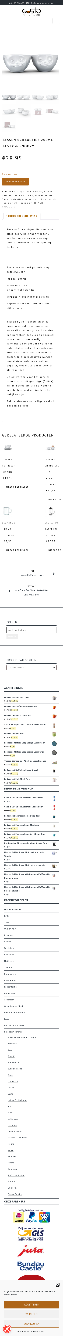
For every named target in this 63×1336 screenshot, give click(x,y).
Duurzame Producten (14, 1025)
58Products (14, 308)
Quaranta (12, 1169)
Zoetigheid (9, 948)
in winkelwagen (16, 181)
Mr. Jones (12, 1156)
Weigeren (31, 1314)
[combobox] (31, 667)
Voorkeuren (31, 1323)
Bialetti (11, 1056)
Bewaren (8, 935)
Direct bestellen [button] (17, 487)
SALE (6, 1019)
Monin (10, 1150)
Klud (10, 1112)
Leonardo (12, 1125)
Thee (6, 922)
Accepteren (31, 1304)
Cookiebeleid (23, 1331)
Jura (9, 1106)
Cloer (10, 1075)
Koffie (6, 915)
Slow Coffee (10, 974)
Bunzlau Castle (15, 1068)
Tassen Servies (44, 195)
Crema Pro (13, 1081)
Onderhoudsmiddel (13, 1006)
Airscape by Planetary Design (22, 1037)
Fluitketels (9, 961)
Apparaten (9, 999)
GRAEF (11, 1087)
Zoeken (12, 636)
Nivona (11, 1162)
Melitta (11, 1144)
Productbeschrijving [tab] (22, 216)
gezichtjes (16, 199)
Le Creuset (13, 1119)
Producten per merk (13, 1031)
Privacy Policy (37, 1331)
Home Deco (9, 993)
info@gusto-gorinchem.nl (41, 3)
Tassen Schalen (23, 195)
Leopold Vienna (15, 1131)
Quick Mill (12, 1187)
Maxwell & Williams (17, 1137)
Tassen (6, 203)
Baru (10, 1050)
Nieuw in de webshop (14, 1012)
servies (53, 199)
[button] (57, 1284)
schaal (42, 199)
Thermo (8, 967)
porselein (31, 199)
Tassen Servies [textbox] (31, 667)
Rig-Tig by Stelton (16, 1175)
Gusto (10, 1093)
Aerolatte (12, 1043)
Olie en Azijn (10, 928)
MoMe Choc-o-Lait (12, 909)
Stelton (11, 1181)
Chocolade (9, 954)
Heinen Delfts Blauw (17, 1100)
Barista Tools (10, 980)
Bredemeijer (13, 1062)
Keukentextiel (10, 986)
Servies (37, 191)
